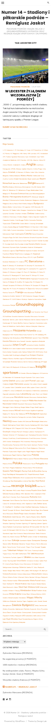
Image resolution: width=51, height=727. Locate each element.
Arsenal (11, 172)
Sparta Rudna (37, 520)
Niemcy (7, 421)
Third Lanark (20, 547)
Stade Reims (42, 530)
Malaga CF (18, 401)
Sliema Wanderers (30, 514)
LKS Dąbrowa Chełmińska (31, 391)
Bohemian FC (13, 190)
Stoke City (6, 537)
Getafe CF (19, 296)
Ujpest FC (20, 557)
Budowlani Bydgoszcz (32, 200)
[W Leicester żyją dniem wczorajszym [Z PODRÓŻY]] (25, 65)
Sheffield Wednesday (32, 507)
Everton (40, 257)
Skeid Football (25, 510)
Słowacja (15, 544)
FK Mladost (36, 282)
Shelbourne (43, 507)
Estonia (13, 257)
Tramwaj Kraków (37, 551)
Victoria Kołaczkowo (23, 574)
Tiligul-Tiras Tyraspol (33, 547)
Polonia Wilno (7, 464)
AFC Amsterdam (42, 154)
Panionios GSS (18, 445)
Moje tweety (8, 144)
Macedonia (18, 397)
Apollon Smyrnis (27, 169)
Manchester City (40, 400)
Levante (18, 387)
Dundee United (23, 244)
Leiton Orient (37, 384)
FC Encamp (28, 266)
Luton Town (35, 394)
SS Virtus (22, 530)
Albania (35, 160)
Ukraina (27, 557)
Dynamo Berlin (34, 244)
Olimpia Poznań (16, 432)
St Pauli (24, 536)
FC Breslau (10, 266)
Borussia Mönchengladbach (35, 194)
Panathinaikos (8, 445)
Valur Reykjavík (39, 567)
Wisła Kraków (15, 594)
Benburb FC (40, 183)
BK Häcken (38, 187)
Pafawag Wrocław (37, 442)
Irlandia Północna (9, 341)
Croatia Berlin (24, 224)
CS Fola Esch (34, 227)
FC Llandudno (31, 269)
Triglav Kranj (7, 554)
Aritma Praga (37, 169)
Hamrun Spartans (29, 323)
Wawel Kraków (21, 584)
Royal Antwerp (26, 490)
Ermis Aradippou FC (26, 254)
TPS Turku (28, 551)
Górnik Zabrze (36, 320)
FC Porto (40, 272)
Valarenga (15, 567)
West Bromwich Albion (10, 587)
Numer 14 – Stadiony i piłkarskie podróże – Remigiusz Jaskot (25, 17)
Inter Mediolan (26, 338)
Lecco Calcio (40, 377)
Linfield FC (6, 391)
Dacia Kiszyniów (37, 234)
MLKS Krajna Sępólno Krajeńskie (32, 411)
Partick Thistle (43, 445)
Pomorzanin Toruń (29, 464)
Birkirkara (18, 187)
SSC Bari (43, 527)
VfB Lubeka (25, 571)
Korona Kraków (31, 358)
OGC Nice (24, 428)
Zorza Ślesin (7, 612)
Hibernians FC (7, 331)
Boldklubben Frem (37, 190)
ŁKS (23, 615)
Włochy (38, 597)
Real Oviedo (7, 486)
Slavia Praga (19, 513)
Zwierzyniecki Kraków (39, 612)
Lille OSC (43, 387)
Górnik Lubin (14, 320)
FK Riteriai (26, 285)
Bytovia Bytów (7, 207)
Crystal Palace (24, 227)
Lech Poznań (30, 380)
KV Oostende (16, 377)
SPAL (24, 517)
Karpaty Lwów (17, 352)
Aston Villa (34, 172)
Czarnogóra (19, 234)
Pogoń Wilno (27, 455)
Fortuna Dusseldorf (41, 289)
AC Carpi (27, 150)
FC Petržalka (32, 272)
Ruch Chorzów (11, 497)
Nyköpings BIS (35, 425)
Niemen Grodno (17, 421)
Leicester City (28, 384)
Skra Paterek (44, 510)
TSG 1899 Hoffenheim (19, 554)
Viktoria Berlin (36, 574)
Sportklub (26, 527)
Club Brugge (19, 220)
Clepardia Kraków (9, 220)
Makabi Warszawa (30, 397)
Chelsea (30, 213)
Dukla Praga (26, 241)
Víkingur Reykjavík (41, 577)
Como (26, 220)
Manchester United (10, 404)
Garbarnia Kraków (9, 296)
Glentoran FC (7, 299)
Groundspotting (17, 311)
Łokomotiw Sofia (31, 616)
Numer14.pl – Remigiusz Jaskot (21, 686)
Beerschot (16, 183)
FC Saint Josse (24, 275)
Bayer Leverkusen (33, 179)
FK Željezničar (30, 289)
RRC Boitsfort (25, 494)
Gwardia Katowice (18, 316)
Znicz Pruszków (42, 609)
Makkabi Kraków (8, 401)
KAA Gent (12, 349)
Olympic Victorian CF (10, 435)
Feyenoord (34, 279)
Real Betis (31, 481)
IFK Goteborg (39, 335)
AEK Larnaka (31, 154)
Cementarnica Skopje (34, 210)
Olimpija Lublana (28, 432)
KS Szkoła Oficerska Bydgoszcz (29, 373)
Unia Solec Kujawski (38, 557)
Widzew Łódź (33, 587)
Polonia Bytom (18, 459)
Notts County (25, 425)
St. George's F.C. (31, 530)
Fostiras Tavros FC (9, 293)
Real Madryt (40, 481)
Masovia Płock (37, 404)
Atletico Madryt (26, 175)
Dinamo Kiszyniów (36, 237)
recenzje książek (24, 485)
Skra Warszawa (8, 514)
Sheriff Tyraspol (8, 510)
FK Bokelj (11, 282)
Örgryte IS (6, 616)
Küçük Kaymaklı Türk (28, 377)
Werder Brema (41, 584)
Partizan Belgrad (8, 448)
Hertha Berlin (20, 326)
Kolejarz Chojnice (36, 355)
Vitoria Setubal (29, 577)
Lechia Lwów (20, 381)
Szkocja (15, 540)
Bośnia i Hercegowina (12, 196)
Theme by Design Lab (37, 721)
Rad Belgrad (11, 474)
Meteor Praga (29, 407)
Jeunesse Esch (7, 345)
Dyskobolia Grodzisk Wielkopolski (31, 247)
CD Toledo (12, 210)
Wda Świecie (31, 584)
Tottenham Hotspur (15, 550)
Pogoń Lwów (21, 452)
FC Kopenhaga (21, 269)
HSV (11, 335)
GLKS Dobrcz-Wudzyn (19, 299)
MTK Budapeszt (32, 413)
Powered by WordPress (14, 721)
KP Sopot (44, 362)
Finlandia (41, 279)
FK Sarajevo (34, 285)
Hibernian (41, 326)
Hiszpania (19, 330)
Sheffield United (19, 507)
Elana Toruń (14, 254)
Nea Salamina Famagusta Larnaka (20, 417)
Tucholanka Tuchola (9, 557)
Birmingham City (28, 187)
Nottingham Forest (14, 425)
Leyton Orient (35, 387)
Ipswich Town (37, 338)
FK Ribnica (18, 285)
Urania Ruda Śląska (12, 564)
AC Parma (6, 154)
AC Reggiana (14, 154)
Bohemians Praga (24, 190)
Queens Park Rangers (12, 471)
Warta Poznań (35, 580)
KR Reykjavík (14, 367)
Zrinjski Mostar (17, 612)
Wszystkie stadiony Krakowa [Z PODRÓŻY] (21, 680)
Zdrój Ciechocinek (41, 605)
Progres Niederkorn (16, 468)
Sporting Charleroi (15, 524)
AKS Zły (29, 160)
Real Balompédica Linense (19, 481)
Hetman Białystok (31, 326)
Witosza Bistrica (35, 594)
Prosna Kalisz (27, 468)
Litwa (12, 391)
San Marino (24, 500)
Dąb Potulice (20, 250)
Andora (23, 165)
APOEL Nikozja (16, 169)
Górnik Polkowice (24, 320)
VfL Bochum (43, 571)
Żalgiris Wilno (38, 619)
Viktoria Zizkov (12, 577)
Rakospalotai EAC (22, 474)
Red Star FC (41, 486)
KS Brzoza (23, 367)
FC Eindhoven (19, 266)
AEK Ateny (23, 154)
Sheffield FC (9, 507)
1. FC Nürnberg (18, 150)
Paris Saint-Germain (30, 445)
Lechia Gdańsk (9, 380)
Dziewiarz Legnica (9, 251)
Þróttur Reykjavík (16, 616)
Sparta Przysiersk (13, 520)
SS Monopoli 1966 (13, 530)
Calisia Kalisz (17, 207)
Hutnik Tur (31, 335)
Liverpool (18, 390)
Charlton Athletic (21, 214)
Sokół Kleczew (16, 517)
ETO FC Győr (32, 257)
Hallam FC (44, 320)
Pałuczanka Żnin (20, 448)
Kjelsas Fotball (27, 352)
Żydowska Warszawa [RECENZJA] (18, 653)
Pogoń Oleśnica (17, 455)
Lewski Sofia (26, 387)
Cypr (12, 234)
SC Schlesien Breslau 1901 (16, 504)
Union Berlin (21, 560)
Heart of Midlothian (9, 326)
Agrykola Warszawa (18, 157)
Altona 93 (42, 160)
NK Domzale (27, 421)
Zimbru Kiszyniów (9, 609)
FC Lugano (40, 269)
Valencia (22, 567)
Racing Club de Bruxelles (31, 471)
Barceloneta (23, 179)
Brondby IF (6, 200)
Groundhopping (30, 304)
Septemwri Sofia (31, 504)
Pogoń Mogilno (31, 452)
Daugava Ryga (8, 237)
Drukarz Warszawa (15, 241)
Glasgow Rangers (38, 296)
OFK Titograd (16, 428)
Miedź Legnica (39, 407)
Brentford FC (27, 197)
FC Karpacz (12, 269)
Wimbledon (25, 590)
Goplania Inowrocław (35, 299)
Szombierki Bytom (25, 541)
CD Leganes (26, 207)
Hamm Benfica (18, 323)
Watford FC (10, 584)
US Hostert (35, 564)
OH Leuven (32, 428)
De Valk (15, 237)
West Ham (22, 587)
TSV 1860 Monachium (35, 553)
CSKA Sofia (6, 230)
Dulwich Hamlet (36, 241)
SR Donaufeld (34, 527)
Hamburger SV (8, 323)
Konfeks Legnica (19, 359)
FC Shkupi (33, 275)
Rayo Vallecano (14, 477)
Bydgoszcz (39, 203)
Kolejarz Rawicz (8, 359)
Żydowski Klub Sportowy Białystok (14, 622)
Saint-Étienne (15, 500)
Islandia (28, 341)
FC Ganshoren (37, 266)
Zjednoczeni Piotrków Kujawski (25, 609)
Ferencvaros (25, 278)
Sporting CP (26, 524)
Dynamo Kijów (15, 247)
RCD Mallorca (38, 478)
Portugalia (40, 463)
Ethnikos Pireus (22, 257)
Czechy (28, 233)
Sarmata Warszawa (35, 500)
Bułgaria (30, 204)
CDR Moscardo (36, 207)
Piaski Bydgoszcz (32, 448)
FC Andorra (20, 262)
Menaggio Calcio (8, 407)
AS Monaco (19, 172)
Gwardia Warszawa (31, 316)
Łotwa (39, 616)
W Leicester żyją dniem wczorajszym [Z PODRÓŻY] (25, 95)
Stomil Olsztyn (15, 537)
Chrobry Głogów (22, 217)
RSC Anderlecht (36, 494)
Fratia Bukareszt (28, 293)
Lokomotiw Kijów (14, 394)
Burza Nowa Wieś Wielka (18, 204)
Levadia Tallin (9, 387)
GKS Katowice (27, 296)
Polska (17, 463)
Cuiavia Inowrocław (17, 230)
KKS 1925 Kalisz (37, 352)
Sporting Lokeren (36, 524)
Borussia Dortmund (18, 193)
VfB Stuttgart (34, 571)
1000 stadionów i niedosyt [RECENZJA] (20, 665)
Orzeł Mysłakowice (22, 438)
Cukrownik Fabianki (31, 230)
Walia (5, 581)
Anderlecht (16, 165)
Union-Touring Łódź (9, 561)
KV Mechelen (7, 377)
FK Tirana (13, 289)
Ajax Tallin (40, 157)
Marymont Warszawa (25, 404)
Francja (19, 292)
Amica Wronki (7, 165)
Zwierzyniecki (26, 612)
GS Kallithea (7, 316)
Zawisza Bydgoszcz (23, 605)
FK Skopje (42, 285)
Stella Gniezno (41, 533)
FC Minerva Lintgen (14, 272)
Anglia (31, 164)
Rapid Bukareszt (33, 474)
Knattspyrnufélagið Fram (21, 355)
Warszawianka (23, 580)
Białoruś (12, 187)
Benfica (6, 187)
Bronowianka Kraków (17, 200)
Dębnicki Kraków (31, 251)
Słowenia (22, 544)
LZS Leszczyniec (8, 397)
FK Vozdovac (21, 289)
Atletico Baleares (14, 176)
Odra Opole (44, 425)
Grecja (12, 305)
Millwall (18, 410)
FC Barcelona (33, 261)
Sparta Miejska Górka (33, 517)
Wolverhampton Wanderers (17, 598)
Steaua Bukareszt (29, 533)
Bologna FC (6, 194)
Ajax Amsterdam (30, 157)
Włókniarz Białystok (9, 601)
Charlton (11, 214)
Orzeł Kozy (12, 438)
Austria (5, 179)
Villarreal (21, 577)
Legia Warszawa (16, 384)
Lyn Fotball (43, 394)
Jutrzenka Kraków (32, 345)
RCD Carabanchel (27, 478)
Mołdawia (22, 414)
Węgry (30, 597)
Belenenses (23, 183)
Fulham (38, 292)
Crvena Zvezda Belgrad (10, 227)
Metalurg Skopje (19, 407)
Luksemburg (25, 394)
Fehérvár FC (16, 279)
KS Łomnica (44, 373)
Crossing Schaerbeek (36, 224)
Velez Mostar (16, 571)
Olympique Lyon (22, 435)
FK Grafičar (18, 282)
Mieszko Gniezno (8, 411)
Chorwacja (12, 217)
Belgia (32, 183)
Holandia (31, 330)
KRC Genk (6, 367)
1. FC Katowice (8, 150)
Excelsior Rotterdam (9, 262)
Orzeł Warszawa (34, 438)
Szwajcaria (36, 540)
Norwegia (35, 421)
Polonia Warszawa (41, 458)
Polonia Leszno (28, 459)
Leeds (38, 381)
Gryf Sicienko (35, 312)
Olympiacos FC (40, 432)
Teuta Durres (11, 547)
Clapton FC (43, 217)
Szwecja (44, 540)
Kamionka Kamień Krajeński (35, 349)
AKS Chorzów (21, 160)
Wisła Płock (26, 594)
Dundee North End (11, 244)
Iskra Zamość (21, 341)
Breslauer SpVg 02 (38, 197)
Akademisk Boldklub (9, 160)
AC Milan (45, 150)
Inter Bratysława (15, 338)
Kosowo (14, 362)
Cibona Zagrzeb (33, 217)
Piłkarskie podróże (20, 87)
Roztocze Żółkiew (15, 494)
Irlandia (45, 338)
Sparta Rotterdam (26, 520)
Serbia (39, 503)
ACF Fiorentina (36, 150)
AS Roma (27, 172)
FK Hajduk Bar (28, 282)
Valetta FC (29, 567)
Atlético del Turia (38, 176)
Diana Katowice (24, 237)
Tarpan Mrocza (31, 544)
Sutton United (32, 537)
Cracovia (15, 223)
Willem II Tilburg (14, 591)
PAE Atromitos (25, 442)
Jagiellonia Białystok (38, 341)
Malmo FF (25, 401)
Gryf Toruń (44, 312)
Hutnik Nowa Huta (20, 335)
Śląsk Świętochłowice (25, 619)
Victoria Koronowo (10, 574)
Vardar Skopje (7, 571)
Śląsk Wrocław (12, 619)
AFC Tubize (7, 157)
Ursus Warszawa (25, 564)
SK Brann (17, 510)
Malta (31, 400)
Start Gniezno (18, 533)
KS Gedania (31, 367)
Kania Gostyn (7, 352)
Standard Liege (8, 533)
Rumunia (33, 497)
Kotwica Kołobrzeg (34, 362)
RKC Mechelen (8, 490)
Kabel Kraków (20, 349)
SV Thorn (8, 541)
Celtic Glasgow (21, 210)
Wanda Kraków (12, 581)
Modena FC (6, 414)
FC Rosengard (14, 275)
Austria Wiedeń (13, 179)
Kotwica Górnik (23, 362)
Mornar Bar (14, 414)
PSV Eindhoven (38, 468)
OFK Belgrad (7, 428)
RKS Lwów (16, 490)
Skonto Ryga (35, 510)
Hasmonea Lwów (41, 323)
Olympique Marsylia (35, 435)
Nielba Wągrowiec (38, 417)
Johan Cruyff (19, 344)
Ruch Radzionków (23, 497)
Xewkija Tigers (22, 601)
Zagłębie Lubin (32, 601)
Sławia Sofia (7, 544)
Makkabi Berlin (42, 397)
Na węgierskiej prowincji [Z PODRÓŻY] (19, 659)
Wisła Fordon (36, 590)
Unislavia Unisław (33, 561)
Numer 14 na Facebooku (15, 127)
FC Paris (24, 272)
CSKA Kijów (43, 227)
